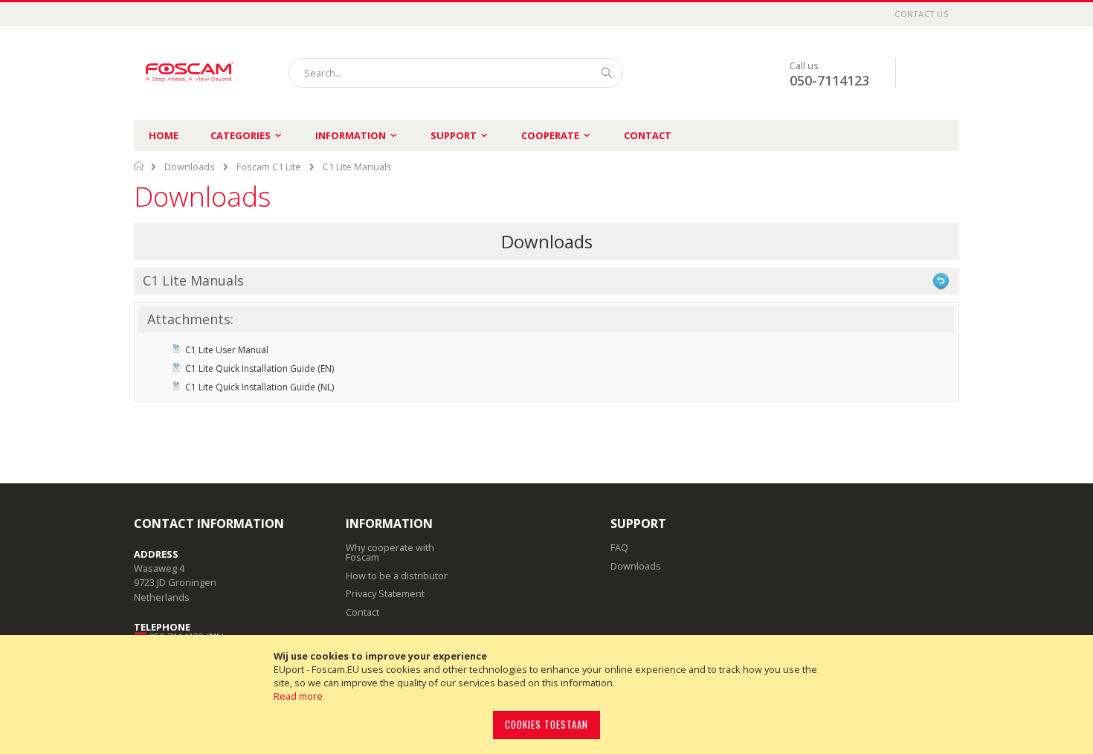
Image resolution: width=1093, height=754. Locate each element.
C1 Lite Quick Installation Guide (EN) (259, 368)
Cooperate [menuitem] (550, 135)
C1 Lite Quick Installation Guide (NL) (259, 387)
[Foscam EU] (189, 72)
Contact (647, 135)
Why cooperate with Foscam (390, 552)
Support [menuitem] (454, 135)
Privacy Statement (385, 593)
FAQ (619, 547)
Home (163, 135)
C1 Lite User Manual (226, 350)
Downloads (189, 166)
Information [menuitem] (350, 135)
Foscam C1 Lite (268, 166)
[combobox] (455, 73)
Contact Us (921, 13)
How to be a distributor (397, 575)
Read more (298, 696)
